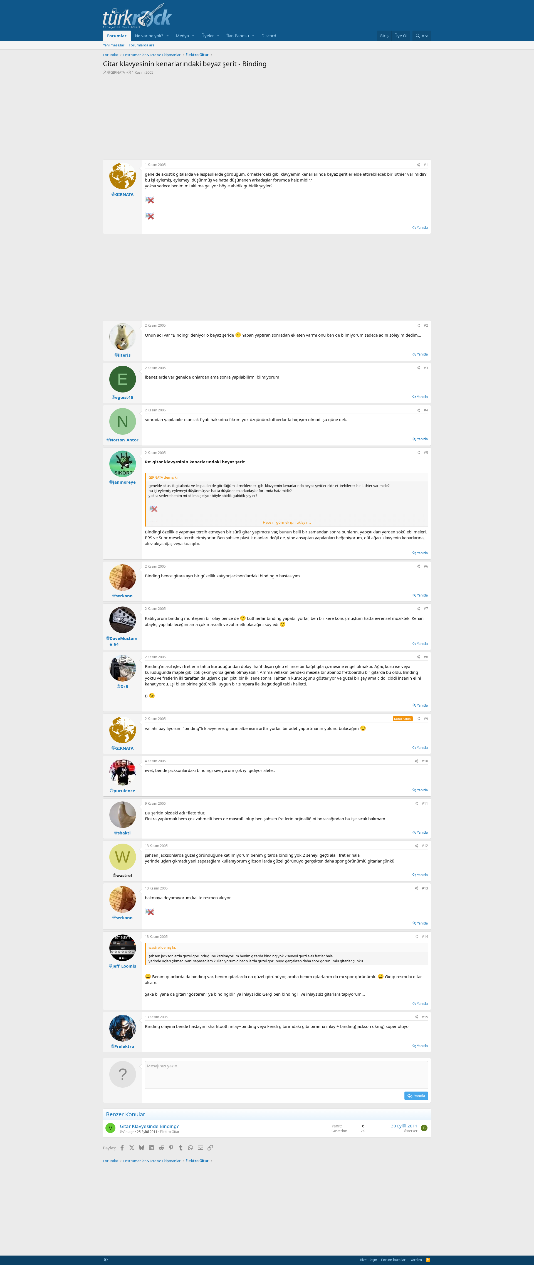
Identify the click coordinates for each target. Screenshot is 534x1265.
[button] (168, 36)
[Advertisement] (267, 116)
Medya (182, 35)
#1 (426, 164)
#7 (426, 608)
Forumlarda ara (141, 45)
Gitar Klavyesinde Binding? (149, 1126)
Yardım (416, 1259)
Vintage (128, 1132)
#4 (426, 410)
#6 (426, 566)
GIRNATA (117, 72)
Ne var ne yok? (149, 35)
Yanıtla (422, 227)
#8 (426, 657)
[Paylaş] (418, 165)
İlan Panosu (237, 35)
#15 (425, 1017)
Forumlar (117, 35)
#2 (426, 325)
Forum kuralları (393, 1259)
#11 (425, 803)
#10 (425, 761)
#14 (425, 936)
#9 (426, 718)
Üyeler (207, 35)
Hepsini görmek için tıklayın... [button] (287, 522)
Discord (268, 35)
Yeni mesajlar (113, 45)
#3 (426, 368)
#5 (426, 452)
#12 (425, 845)
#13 (425, 888)
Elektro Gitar (169, 1131)
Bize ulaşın (368, 1259)
